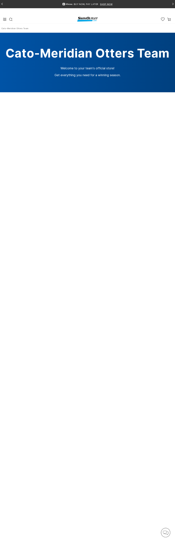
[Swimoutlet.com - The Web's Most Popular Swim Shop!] (87, 19)
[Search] (11, 19)
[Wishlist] (163, 19)
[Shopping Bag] (169, 19)
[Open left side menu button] (5, 19)
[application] (166, 533)
